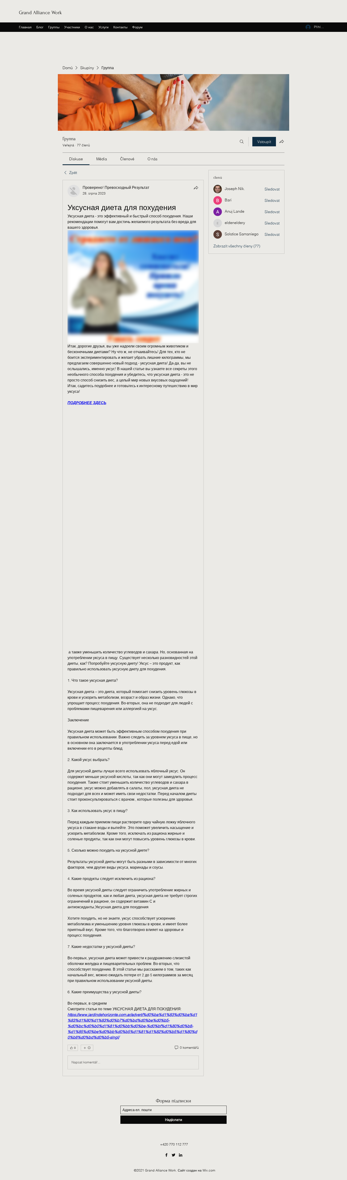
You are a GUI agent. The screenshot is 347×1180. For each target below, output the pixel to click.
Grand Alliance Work (40, 12)
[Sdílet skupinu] (281, 141)
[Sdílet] (196, 187)
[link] (76, 158)
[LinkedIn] (180, 1155)
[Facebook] (166, 1155)
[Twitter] (173, 1155)
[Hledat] (242, 141)
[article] (133, 628)
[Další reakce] (87, 1048)
